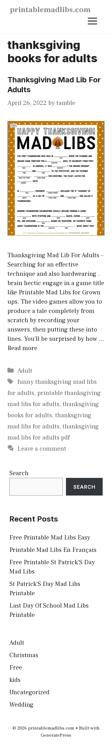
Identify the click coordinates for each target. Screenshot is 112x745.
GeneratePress (56, 735)
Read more (22, 348)
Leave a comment (41, 449)
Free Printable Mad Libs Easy (49, 538)
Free (15, 668)
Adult (24, 371)
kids (15, 680)
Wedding (21, 705)
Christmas (23, 655)
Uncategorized (29, 692)
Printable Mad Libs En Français (52, 550)
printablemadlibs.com (50, 10)
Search (19, 473)
